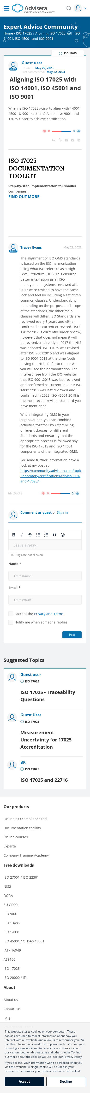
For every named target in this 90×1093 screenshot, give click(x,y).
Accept (24, 1081)
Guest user (30, 674)
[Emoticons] (63, 535)
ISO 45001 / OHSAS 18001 (24, 941)
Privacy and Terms (49, 613)
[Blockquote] (54, 535)
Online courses (16, 837)
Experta (10, 846)
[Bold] (14, 535)
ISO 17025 (24, 33)
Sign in (62, 512)
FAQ (7, 1018)
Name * (14, 564)
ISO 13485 (12, 923)
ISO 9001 (11, 913)
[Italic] (22, 535)
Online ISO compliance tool (25, 819)
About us (11, 999)
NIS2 (7, 886)
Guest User (30, 715)
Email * (14, 588)
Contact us (12, 1008)
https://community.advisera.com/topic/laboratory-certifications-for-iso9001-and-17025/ (51, 475)
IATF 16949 (12, 950)
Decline (66, 1081)
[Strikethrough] (30, 535)
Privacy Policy (73, 1057)
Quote (17, 493)
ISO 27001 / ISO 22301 (21, 877)
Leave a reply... (26, 545)
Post (72, 635)
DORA (8, 895)
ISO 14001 (12, 932)
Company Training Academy (26, 855)
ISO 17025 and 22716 (44, 780)
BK (23, 762)
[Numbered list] (46, 535)
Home (8, 33)
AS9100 (9, 959)
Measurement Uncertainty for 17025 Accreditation (46, 739)
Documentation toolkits (22, 828)
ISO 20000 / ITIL (16, 977)
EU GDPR (11, 904)
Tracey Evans (31, 247)
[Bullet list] (38, 535)
